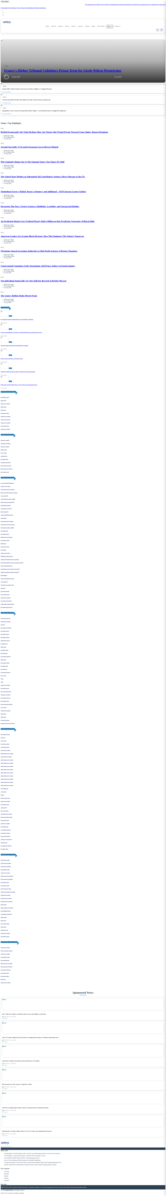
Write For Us (4, 1193)
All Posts (53, 26)
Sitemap (22, 1193)
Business (60, 26)
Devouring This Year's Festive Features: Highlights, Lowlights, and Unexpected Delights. (40, 206)
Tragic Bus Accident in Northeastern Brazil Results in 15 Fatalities (14, 345)
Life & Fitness (101, 26)
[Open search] (157, 30)
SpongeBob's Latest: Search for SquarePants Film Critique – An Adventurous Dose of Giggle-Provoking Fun (34, 110)
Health (93, 26)
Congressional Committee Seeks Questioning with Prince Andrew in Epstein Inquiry (38, 266)
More (108, 26)
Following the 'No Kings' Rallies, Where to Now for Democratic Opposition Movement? (19, 384)
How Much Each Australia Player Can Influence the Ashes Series (132, 4)
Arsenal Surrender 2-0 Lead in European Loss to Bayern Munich (29, 147)
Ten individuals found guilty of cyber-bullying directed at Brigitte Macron (33, 281)
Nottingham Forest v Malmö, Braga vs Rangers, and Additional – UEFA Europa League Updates (43, 191)
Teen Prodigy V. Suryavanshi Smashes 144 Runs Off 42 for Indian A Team (24, 1155)
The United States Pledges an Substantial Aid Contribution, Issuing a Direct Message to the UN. (43, 177)
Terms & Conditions (13, 1193)
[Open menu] (161, 30)
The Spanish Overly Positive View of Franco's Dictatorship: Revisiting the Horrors (91, 4)
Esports (67, 26)
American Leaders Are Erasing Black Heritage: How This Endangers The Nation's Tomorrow (42, 236)
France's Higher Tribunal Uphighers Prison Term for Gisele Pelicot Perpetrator (62, 70)
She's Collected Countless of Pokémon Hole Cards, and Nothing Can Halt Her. (17, 319)
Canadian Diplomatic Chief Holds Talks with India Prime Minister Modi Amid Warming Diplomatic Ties (32, 1162)
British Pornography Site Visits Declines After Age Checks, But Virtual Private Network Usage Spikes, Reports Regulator (54, 132)
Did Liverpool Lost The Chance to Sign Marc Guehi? (12, 358)
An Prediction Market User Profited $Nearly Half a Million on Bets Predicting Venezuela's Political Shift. (48, 221)
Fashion (73, 26)
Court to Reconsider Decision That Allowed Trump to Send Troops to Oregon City (26, 100)
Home (47, 26)
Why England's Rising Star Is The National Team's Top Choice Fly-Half (32, 162)
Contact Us (117, 26)
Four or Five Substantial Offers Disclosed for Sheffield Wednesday (22, 1160)
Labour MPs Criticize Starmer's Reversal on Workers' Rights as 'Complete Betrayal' (27, 89)
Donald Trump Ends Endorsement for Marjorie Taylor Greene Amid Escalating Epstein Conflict (30, 1164)
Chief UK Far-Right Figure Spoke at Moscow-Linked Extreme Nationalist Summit (18, 371)
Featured (80, 26)
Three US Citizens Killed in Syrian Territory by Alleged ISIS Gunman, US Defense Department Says (21, 332)
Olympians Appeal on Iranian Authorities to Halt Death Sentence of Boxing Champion (39, 251)
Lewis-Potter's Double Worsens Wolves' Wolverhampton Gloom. (22, 1158)
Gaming (87, 26)
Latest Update (4, 1)
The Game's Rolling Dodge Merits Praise (19, 296)
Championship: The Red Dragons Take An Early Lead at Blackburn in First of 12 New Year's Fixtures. (32, 1153)
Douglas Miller (16, 77)
